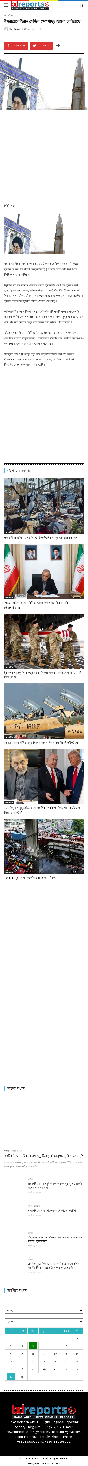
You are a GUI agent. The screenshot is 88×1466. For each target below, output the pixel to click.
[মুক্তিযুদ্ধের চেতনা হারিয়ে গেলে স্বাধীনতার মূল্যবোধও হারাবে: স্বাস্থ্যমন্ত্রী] (14, 1242)
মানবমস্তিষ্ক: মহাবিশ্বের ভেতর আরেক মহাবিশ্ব (52, 1210)
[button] (81, 6)
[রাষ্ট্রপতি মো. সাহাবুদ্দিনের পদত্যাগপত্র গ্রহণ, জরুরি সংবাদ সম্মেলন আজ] (14, 1188)
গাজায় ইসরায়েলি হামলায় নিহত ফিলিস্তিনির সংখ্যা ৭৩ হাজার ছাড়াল (40, 538)
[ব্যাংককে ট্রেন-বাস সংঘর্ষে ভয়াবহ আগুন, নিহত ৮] (44, 846)
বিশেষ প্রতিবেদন (34, 1206)
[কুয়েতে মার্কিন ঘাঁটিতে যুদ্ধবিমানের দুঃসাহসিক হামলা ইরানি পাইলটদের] (44, 711)
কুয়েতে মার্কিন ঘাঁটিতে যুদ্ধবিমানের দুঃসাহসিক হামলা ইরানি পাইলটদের (41, 743)
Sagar (17, 29)
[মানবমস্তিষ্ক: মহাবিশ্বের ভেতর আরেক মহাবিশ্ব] (14, 1215)
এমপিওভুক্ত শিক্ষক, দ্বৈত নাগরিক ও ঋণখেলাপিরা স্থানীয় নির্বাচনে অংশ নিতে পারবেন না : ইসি (53, 1266)
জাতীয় (30, 1179)
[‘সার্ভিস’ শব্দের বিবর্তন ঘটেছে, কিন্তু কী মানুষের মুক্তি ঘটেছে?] (44, 1120)
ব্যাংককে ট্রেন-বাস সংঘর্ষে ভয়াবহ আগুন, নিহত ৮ (31, 878)
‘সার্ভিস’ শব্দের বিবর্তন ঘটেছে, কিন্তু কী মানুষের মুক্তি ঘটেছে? (43, 1156)
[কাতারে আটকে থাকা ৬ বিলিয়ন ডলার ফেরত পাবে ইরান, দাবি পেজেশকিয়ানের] (44, 571)
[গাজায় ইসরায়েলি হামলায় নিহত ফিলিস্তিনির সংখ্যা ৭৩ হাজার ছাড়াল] (44, 506)
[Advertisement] (44, 156)
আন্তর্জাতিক (8, 15)
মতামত (6, 1151)
